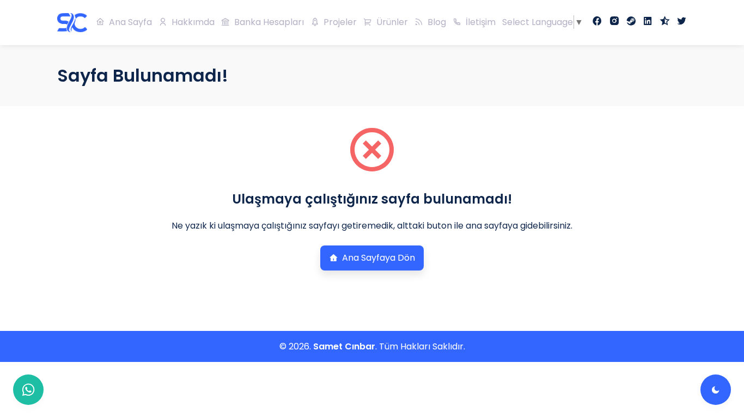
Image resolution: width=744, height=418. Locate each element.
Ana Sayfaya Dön (378, 257)
